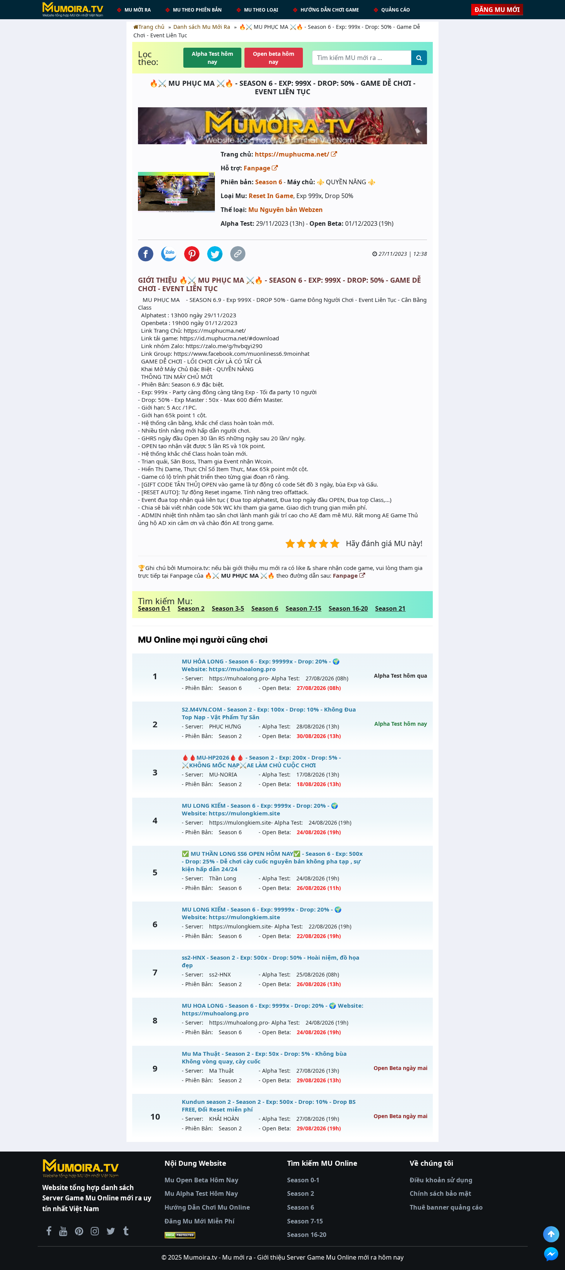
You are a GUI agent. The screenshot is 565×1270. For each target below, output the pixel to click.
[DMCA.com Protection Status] (221, 1235)
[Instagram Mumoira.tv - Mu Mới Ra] (95, 1230)
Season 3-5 (228, 608)
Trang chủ (151, 26)
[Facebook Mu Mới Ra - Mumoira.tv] (49, 1230)
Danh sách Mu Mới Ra (201, 26)
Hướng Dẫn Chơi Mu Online (207, 1207)
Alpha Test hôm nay (212, 57)
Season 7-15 (303, 608)
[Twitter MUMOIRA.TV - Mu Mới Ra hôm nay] (110, 1230)
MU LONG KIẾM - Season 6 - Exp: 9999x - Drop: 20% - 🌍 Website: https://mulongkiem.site (260, 809)
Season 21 (390, 608)
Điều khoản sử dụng (441, 1180)
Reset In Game (271, 196)
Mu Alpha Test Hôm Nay (201, 1193)
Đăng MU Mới (497, 9)
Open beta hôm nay (273, 57)
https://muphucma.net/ (293, 154)
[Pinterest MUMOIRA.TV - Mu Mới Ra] (79, 1230)
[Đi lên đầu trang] (551, 1234)
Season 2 (191, 608)
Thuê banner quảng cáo (446, 1207)
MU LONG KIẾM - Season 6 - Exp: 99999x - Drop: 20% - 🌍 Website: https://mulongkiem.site (262, 913)
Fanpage (258, 168)
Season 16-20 (348, 608)
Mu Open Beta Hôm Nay (201, 1180)
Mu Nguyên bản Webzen (285, 209)
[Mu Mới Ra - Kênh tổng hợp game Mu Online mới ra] (63, 1230)
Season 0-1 (154, 608)
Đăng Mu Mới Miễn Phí (199, 1221)
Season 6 (268, 182)
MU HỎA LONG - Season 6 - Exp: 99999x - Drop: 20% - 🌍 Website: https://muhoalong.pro (261, 665)
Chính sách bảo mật (440, 1193)
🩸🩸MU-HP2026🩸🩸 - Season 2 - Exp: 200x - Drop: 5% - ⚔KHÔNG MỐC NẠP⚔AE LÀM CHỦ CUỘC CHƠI (261, 761)
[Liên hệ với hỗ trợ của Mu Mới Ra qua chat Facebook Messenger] (551, 1254)
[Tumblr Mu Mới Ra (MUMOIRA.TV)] (125, 1230)
